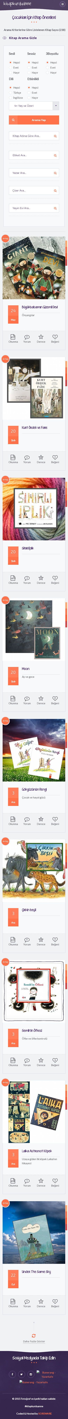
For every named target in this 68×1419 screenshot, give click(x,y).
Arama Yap (39, 120)
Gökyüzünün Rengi (34, 789)
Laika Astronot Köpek (37, 1151)
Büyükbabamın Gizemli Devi (40, 307)
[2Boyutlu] (66, 256)
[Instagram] (30, 1374)
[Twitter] (21, 1374)
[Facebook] (12, 1374)
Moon (25, 669)
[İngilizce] (66, 605)
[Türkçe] (66, 244)
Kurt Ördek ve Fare (34, 428)
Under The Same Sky (36, 1272)
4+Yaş (5, 238)
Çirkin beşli (29, 910)
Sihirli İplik (28, 548)
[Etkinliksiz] (66, 262)
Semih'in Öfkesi (32, 1031)
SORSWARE (45, 1413)
